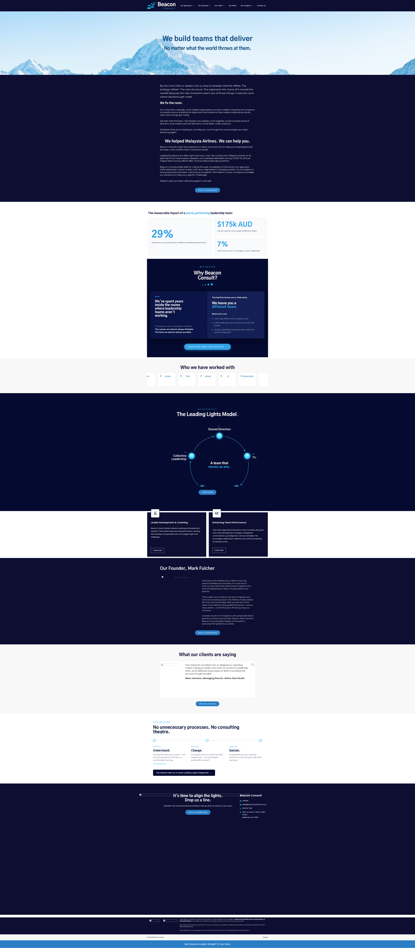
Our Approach (186, 6)
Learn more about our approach (207, 347)
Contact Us (261, 6)
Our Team (218, 6)
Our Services (203, 6)
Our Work (232, 6)
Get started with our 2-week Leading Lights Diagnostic (184, 772)
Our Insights (246, 6)
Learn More (157, 550)
